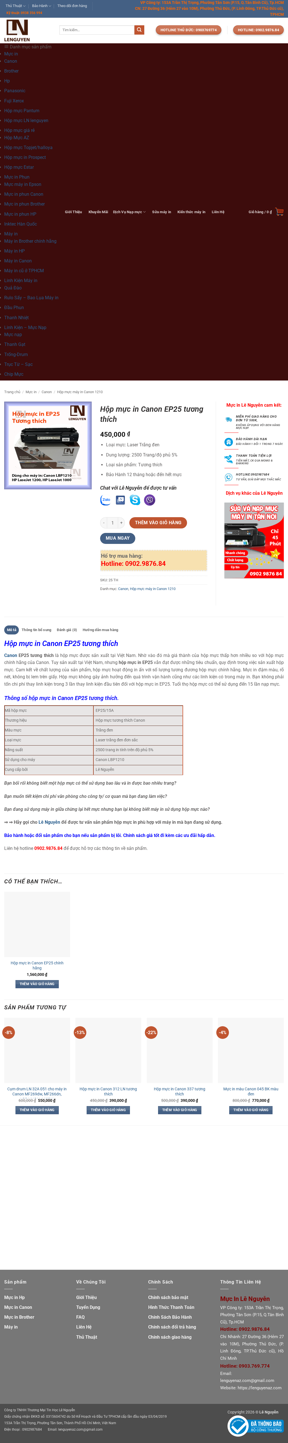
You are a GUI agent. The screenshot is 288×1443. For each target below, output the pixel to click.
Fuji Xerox (14, 100)
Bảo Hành (40, 6)
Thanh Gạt (14, 344)
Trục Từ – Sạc (18, 364)
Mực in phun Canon (23, 194)
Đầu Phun (14, 307)
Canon (10, 61)
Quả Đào (13, 288)
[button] (266, 212)
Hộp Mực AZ (16, 137)
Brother (11, 71)
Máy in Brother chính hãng (30, 241)
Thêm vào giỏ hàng (158, 522)
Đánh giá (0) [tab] (67, 630)
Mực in (31, 392)
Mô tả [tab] (11, 630)
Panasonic (14, 90)
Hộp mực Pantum (21, 110)
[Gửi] (139, 30)
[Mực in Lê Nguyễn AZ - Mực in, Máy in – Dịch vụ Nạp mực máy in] (27, 30)
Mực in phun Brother (24, 204)
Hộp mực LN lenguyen (26, 120)
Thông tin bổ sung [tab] (36, 630)
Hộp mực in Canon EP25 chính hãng (37, 966)
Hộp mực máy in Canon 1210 (80, 392)
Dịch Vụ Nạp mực (127, 212)
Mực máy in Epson (22, 184)
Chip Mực (13, 374)
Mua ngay (118, 538)
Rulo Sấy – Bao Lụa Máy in (31, 297)
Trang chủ (12, 392)
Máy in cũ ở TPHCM (24, 270)
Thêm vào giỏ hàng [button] (37, 984)
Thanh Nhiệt (16, 317)
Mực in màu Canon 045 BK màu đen (250, 1092)
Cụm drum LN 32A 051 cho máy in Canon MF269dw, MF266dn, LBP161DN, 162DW (37, 1094)
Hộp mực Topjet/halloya (28, 147)
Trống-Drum (16, 354)
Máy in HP (14, 251)
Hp (7, 81)
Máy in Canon (18, 261)
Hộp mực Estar (19, 167)
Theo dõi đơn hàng (72, 6)
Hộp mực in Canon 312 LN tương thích (108, 1092)
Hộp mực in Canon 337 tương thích (179, 1092)
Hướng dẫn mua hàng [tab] (100, 630)
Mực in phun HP (20, 214)
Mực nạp (13, 334)
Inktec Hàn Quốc (20, 224)
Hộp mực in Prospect (25, 157)
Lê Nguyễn (49, 822)
